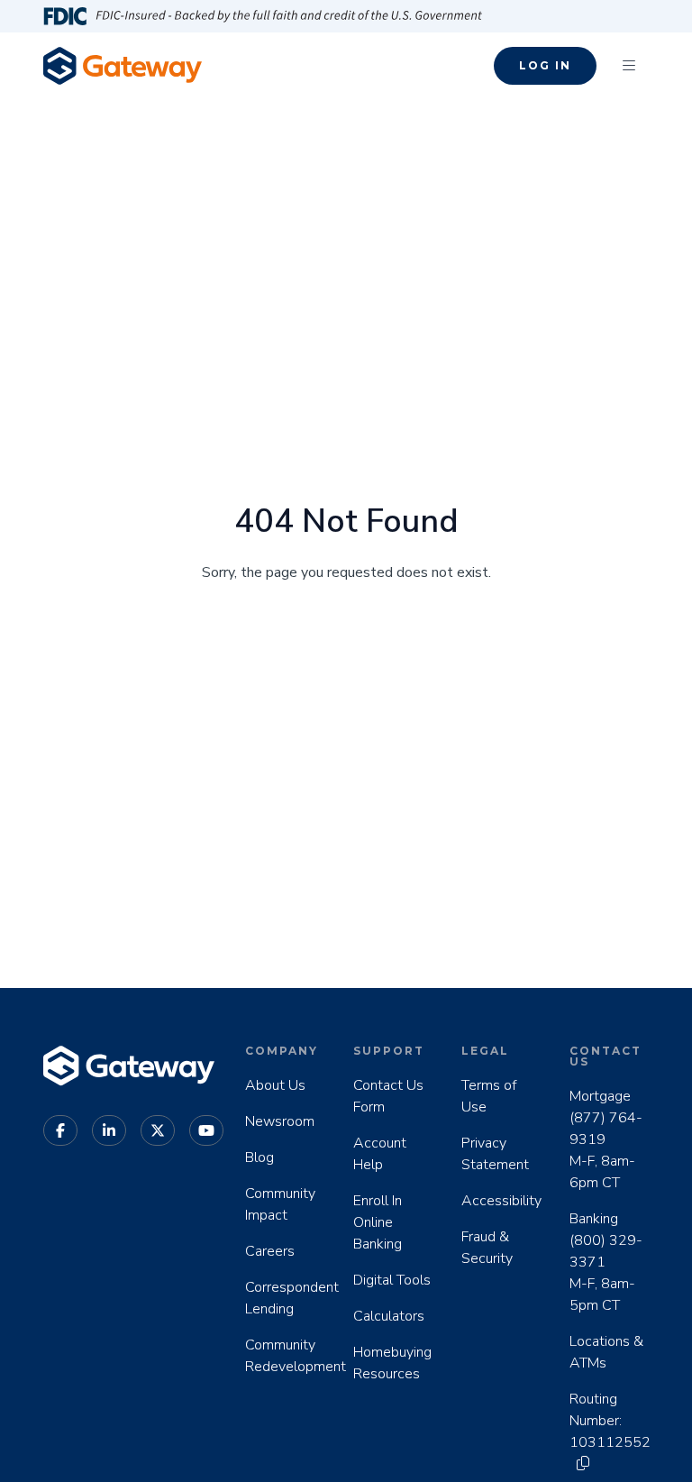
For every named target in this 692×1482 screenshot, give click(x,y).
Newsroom (279, 1121)
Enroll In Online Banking (377, 1222)
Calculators (388, 1316)
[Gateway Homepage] (122, 65)
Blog (259, 1157)
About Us (275, 1085)
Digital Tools (392, 1280)
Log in (545, 65)
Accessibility (501, 1201)
